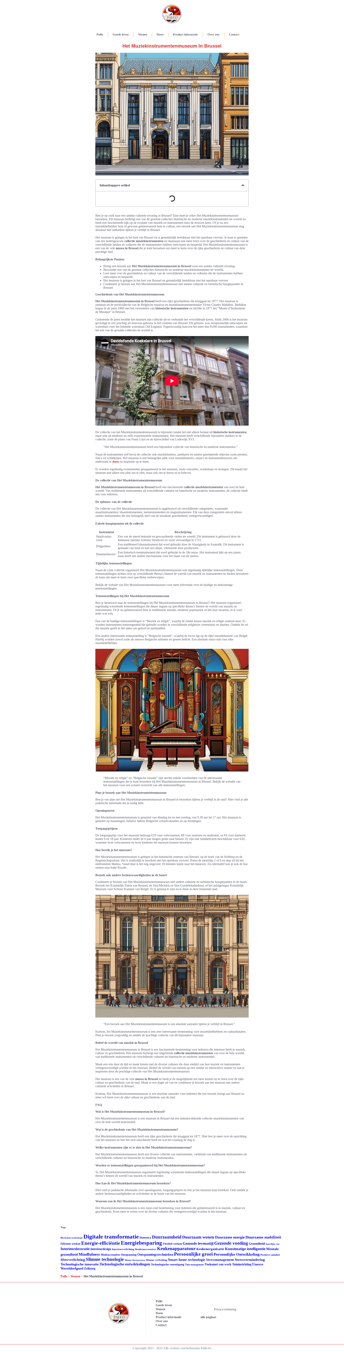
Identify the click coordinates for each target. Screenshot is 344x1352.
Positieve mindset (270, 1254)
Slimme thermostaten (135, 1260)
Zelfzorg (89, 1268)
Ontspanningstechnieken (155, 1254)
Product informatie (185, 34)
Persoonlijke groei (193, 1254)
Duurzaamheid (166, 1237)
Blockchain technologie (72, 1238)
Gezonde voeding (231, 1243)
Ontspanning (129, 1254)
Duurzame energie (230, 1237)
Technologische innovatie (80, 1264)
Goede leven (121, 34)
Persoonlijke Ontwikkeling (237, 1254)
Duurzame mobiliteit (263, 1237)
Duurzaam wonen (198, 1237)
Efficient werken (70, 1243)
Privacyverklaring (225, 1309)
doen (115, 461)
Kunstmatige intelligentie (245, 1249)
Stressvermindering (250, 1260)
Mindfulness (89, 1254)
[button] (242, 185)
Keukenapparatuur (176, 1248)
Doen (160, 34)
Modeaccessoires (110, 1254)
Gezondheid (257, 1243)
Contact (234, 34)
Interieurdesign (100, 1249)
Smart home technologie (186, 1260)
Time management (194, 1264)
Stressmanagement (220, 1260)
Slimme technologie (105, 1259)
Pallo (100, 34)
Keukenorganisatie (210, 1249)
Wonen (142, 34)
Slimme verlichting (156, 1259)
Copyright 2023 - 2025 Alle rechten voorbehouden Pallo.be (172, 1348)
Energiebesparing (141, 1243)
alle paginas (208, 1317)
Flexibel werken (172, 1243)
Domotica (145, 1237)
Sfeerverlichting (73, 1260)
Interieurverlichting (123, 1249)
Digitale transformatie (111, 1236)
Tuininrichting (241, 1264)
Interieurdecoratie (75, 1249)
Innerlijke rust (273, 1244)
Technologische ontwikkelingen (125, 1264)
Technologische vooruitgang (167, 1264)
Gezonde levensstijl (198, 1243)
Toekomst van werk (218, 1264)
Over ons (213, 34)
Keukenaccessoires (145, 1249)
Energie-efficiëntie (100, 1243)
